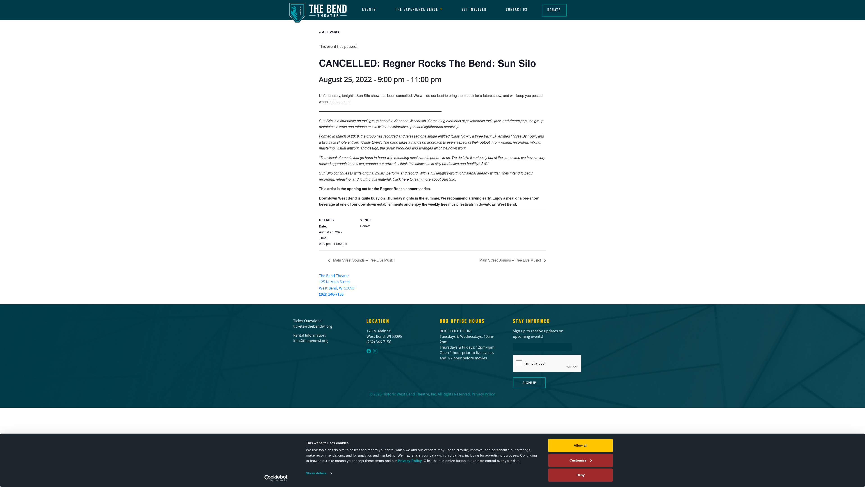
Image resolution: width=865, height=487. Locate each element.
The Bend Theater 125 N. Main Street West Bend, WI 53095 (336, 281)
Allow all (580, 445)
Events (369, 9)
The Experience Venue (416, 9)
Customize (577, 460)
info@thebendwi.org (310, 340)
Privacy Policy (410, 461)
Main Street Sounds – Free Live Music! (363, 260)
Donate (554, 10)
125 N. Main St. (379, 330)
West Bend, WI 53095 (384, 336)
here (405, 179)
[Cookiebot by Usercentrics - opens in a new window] (276, 478)
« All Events (329, 31)
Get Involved (474, 9)
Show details (316, 473)
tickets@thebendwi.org (312, 326)
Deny (580, 475)
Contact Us (517, 9)
